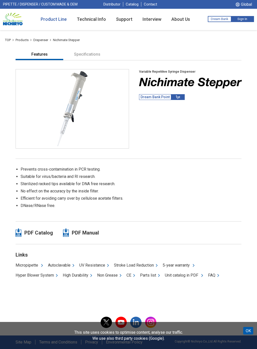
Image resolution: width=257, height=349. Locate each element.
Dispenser (40, 40)
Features (39, 54)
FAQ (211, 275)
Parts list (148, 275)
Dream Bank (219, 19)
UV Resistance (92, 265)
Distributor (111, 4)
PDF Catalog (38, 233)
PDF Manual (85, 233)
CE (128, 275)
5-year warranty (177, 265)
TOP (8, 40)
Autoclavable (59, 265)
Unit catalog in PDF (182, 275)
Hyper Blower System (35, 275)
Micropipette (27, 265)
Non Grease (107, 275)
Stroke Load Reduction (134, 265)
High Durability (75, 275)
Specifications (87, 54)
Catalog (132, 4)
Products (22, 40)
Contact (150, 4)
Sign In (242, 19)
